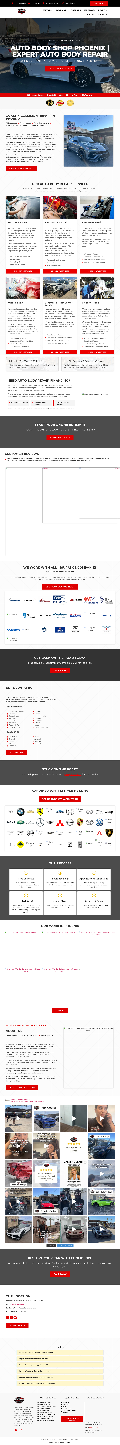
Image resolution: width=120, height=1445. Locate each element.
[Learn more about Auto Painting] (23, 288)
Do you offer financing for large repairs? (35, 1371)
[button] (48, 10)
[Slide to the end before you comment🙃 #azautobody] (73, 1173)
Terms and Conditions (64, 1442)
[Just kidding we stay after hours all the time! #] (73, 1118)
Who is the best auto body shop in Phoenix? (36, 1352)
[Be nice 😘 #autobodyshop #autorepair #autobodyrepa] (46, 1146)
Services (47, 10)
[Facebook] (7, 1317)
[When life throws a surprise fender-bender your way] (46, 1173)
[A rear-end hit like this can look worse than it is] (18, 1173)
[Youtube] (15, 1317)
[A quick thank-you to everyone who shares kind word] (73, 1146)
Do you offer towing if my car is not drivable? (37, 1383)
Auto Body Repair (17, 222)
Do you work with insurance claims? (33, 1359)
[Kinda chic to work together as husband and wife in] (46, 1229)
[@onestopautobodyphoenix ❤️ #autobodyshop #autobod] (101, 1118)
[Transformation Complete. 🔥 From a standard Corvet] (18, 1229)
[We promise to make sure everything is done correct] (101, 1173)
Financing (76, 10)
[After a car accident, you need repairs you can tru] (101, 1201)
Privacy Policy (53, 1442)
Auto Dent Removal (56, 222)
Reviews (102, 10)
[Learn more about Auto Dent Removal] (60, 207)
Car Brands (90, 10)
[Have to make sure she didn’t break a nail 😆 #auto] (18, 1118)
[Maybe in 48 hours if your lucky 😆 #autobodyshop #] (18, 1201)
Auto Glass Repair (92, 222)
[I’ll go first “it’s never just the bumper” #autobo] (73, 1201)
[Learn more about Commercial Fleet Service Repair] (60, 288)
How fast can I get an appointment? (33, 1365)
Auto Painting (15, 303)
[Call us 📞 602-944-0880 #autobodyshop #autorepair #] (73, 1229)
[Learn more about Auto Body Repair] (23, 207)
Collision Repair (90, 303)
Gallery (91, 15)
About (101, 15)
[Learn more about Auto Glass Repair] (97, 207)
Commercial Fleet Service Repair (59, 304)
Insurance (61, 10)
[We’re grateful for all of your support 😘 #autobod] (18, 1146)
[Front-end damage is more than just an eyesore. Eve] (46, 1118)
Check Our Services (23, 271)
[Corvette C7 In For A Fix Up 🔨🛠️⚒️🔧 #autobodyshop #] (101, 1229)
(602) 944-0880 (72, 774)
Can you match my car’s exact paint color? (36, 1377)
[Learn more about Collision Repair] (97, 288)
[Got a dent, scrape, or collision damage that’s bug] (46, 1201)
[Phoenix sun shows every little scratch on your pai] (101, 1146)
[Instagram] (11, 1317)
